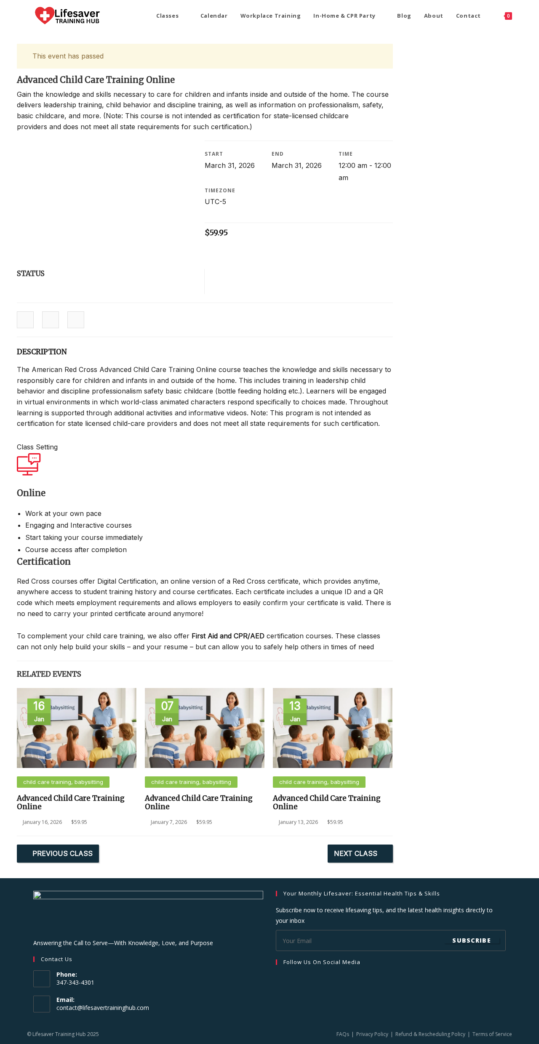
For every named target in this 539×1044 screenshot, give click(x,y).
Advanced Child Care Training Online (71, 802)
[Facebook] (280, 979)
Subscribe (471, 940)
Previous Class (62, 853)
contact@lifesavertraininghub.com (102, 1008)
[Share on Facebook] (25, 320)
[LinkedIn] (301, 979)
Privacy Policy (372, 1034)
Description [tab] (42, 351)
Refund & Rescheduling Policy (430, 1034)
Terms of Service (492, 1034)
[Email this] (75, 320)
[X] (311, 979)
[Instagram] (291, 979)
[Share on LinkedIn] (50, 320)
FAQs (342, 1034)
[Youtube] (321, 979)
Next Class (355, 853)
